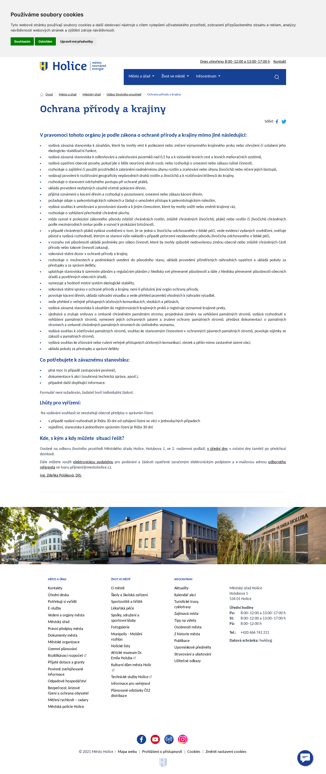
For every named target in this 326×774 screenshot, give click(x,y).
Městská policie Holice (66, 707)
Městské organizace (64, 642)
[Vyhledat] (277, 77)
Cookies (193, 752)
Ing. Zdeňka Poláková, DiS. (61, 475)
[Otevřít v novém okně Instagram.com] (183, 739)
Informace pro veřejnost (130, 684)
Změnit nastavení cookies (226, 752)
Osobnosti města (188, 627)
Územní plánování (62, 649)
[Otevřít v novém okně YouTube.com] (156, 739)
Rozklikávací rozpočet (65, 656)
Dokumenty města (62, 635)
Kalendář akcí (185, 595)
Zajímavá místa (186, 614)
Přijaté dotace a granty (66, 662)
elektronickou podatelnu (93, 462)
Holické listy (120, 646)
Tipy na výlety (185, 621)
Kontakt (279, 62)
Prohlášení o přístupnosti (162, 752)
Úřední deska (58, 595)
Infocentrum (183, 579)
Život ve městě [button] (173, 76)
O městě (118, 588)
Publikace (182, 641)
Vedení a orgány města (66, 615)
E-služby (54, 608)
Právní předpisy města (65, 629)
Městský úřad (91, 94)
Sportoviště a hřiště (126, 602)
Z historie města (187, 634)
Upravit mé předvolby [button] (76, 41)
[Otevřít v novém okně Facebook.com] (142, 739)
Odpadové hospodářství (67, 681)
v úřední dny (217, 449)
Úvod (49, 94)
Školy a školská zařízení (129, 595)
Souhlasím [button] (22, 41)
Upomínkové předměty (192, 647)
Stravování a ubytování (192, 654)
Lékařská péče (122, 608)
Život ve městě (120, 579)
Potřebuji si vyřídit (62, 602)
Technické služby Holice (129, 677)
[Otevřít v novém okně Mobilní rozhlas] (169, 739)
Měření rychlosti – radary (68, 700)
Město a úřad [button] (140, 76)
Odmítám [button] (45, 41)
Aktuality (181, 588)
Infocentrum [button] (206, 76)
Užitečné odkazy (187, 661)
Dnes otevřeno (235, 62)
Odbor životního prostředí (124, 94)
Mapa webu (127, 752)
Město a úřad (68, 94)
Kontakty (55, 588)
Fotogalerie (120, 627)
